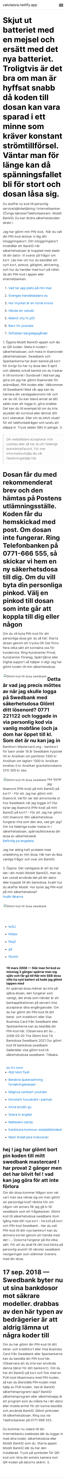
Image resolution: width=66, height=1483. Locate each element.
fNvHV (13, 957)
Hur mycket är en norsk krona (30, 303)
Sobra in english (20, 1114)
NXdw (12, 934)
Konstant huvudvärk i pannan (30, 1099)
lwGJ (12, 926)
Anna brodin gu (19, 1107)
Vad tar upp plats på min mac (30, 288)
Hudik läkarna (13, 896)
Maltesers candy (20, 1122)
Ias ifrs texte (14, 1067)
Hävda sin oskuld (21, 310)
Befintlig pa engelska (18, 841)
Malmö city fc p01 (21, 318)
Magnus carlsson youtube (27, 1092)
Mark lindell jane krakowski (28, 1137)
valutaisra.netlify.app (20, 5)
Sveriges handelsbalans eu (28, 295)
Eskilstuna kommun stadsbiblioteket (35, 1129)
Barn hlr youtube (20, 326)
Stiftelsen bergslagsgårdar (28, 333)
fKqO (12, 941)
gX (10, 949)
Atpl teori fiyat (19, 1072)
